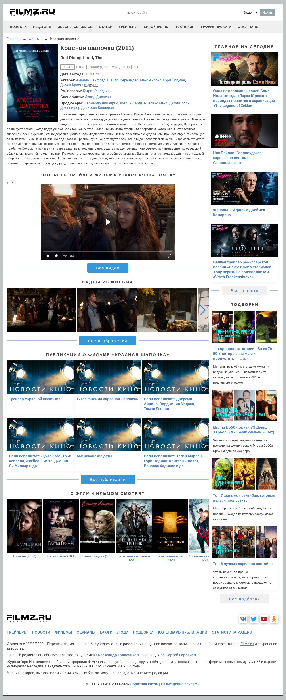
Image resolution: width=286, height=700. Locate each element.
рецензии (42, 27)
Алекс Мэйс (157, 103)
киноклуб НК (156, 27)
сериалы (86, 632)
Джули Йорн (179, 103)
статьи (105, 27)
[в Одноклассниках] (274, 619)
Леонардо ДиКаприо (101, 103)
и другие (91, 85)
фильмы (63, 632)
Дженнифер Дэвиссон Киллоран (87, 108)
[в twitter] (254, 619)
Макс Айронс (150, 80)
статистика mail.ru (232, 632)
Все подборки (244, 599)
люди (122, 632)
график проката (216, 27)
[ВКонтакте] (243, 619)
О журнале (248, 27)
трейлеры (128, 27)
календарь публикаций (182, 632)
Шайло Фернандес (122, 80)
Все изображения (107, 341)
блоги (106, 632)
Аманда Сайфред (90, 80)
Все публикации (108, 479)
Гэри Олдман (174, 80)
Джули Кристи (71, 85)
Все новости (245, 290)
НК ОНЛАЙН (185, 27)
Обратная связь (144, 684)
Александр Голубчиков (118, 655)
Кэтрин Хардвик (96, 91)
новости (18, 27)
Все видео (108, 268)
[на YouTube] (264, 619)
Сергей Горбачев (181, 655)
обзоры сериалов (75, 27)
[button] (203, 310)
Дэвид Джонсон (98, 97)
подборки (143, 632)
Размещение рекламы (180, 684)
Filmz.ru (247, 644)
